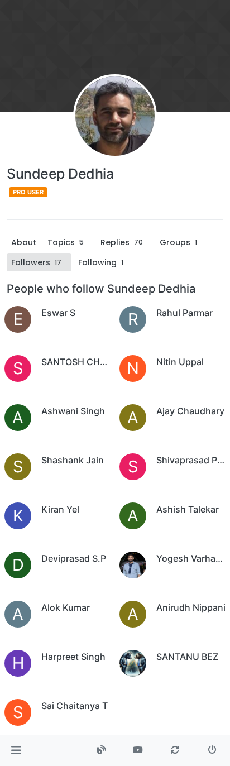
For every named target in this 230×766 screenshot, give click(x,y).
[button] (15, 750)
